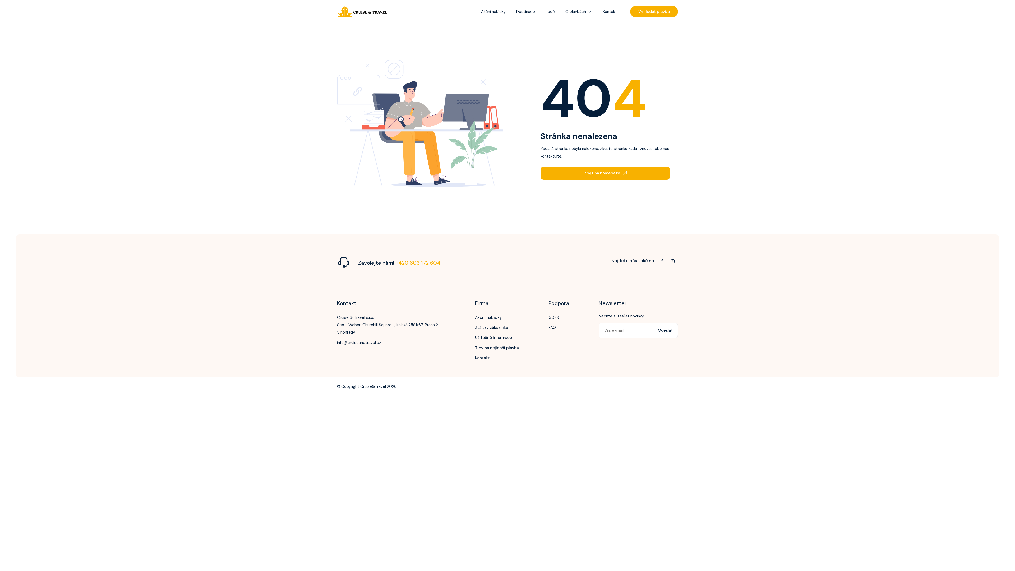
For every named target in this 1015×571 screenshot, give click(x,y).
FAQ (552, 327)
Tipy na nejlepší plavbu (497, 348)
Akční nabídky (493, 11)
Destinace (525, 11)
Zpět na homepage (602, 173)
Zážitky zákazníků (491, 327)
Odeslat (665, 330)
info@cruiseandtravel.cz (359, 342)
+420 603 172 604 (417, 262)
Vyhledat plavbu (654, 11)
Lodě (550, 11)
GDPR (553, 317)
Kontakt (610, 11)
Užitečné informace (493, 337)
